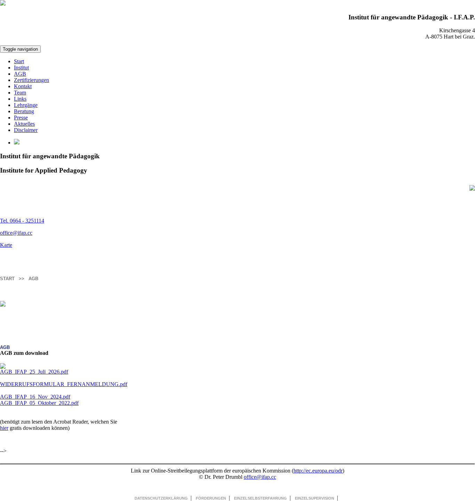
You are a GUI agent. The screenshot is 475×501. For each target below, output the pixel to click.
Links (20, 99)
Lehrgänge (26, 105)
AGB (20, 74)
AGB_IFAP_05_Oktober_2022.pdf (39, 403)
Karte (6, 245)
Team (20, 92)
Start (19, 61)
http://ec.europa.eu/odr (318, 471)
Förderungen (211, 498)
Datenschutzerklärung (161, 498)
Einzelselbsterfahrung (260, 498)
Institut (21, 67)
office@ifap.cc (16, 233)
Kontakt (23, 86)
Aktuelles (24, 124)
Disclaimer (26, 130)
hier (4, 428)
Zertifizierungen (31, 80)
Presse (21, 117)
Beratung (24, 111)
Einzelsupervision (314, 498)
